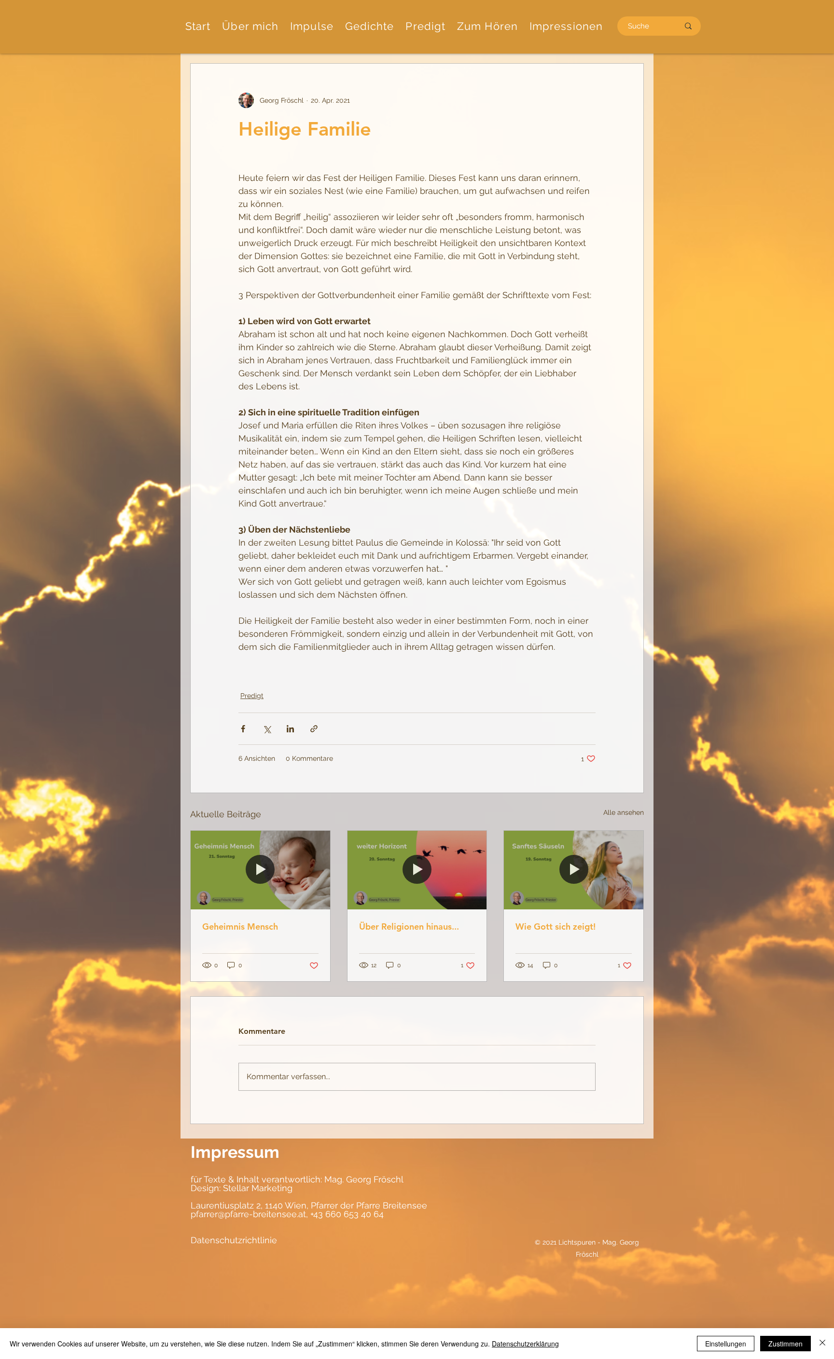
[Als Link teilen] (314, 728)
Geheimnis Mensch (240, 926)
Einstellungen (725, 1343)
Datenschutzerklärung (525, 1343)
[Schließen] (822, 1343)
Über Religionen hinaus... (409, 926)
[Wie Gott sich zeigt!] (573, 870)
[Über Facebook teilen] (243, 728)
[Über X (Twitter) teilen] (266, 728)
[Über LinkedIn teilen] (290, 728)
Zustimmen (785, 1343)
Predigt (252, 696)
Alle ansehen (623, 812)
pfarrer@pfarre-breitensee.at (248, 1214)
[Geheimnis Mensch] (260, 870)
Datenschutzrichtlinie (234, 1240)
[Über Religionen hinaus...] (417, 870)
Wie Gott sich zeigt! (555, 926)
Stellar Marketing (256, 1188)
